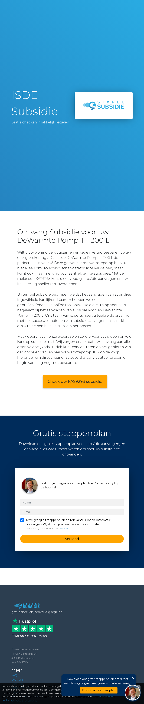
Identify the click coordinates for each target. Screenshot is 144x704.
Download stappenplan (98, 690)
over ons (17, 679)
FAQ (14, 675)
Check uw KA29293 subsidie (75, 381)
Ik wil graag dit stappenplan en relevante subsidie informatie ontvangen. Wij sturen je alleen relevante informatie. (68, 524)
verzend (72, 539)
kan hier (63, 528)
